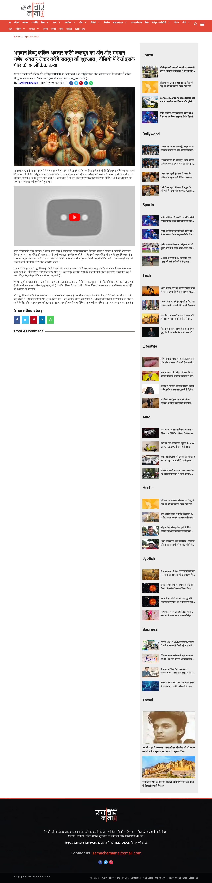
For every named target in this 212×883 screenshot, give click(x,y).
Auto (146, 417)
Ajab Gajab (148, 878)
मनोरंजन (68, 22)
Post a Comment (28, 331)
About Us (94, 878)
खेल (81, 22)
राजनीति (35, 22)
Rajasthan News (31, 36)
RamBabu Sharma (28, 82)
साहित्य (69, 29)
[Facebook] (100, 862)
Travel (147, 700)
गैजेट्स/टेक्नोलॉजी (159, 22)
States (17, 36)
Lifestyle (149, 346)
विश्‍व (43, 22)
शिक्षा (147, 22)
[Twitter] (106, 862)
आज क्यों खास (136, 22)
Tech (146, 275)
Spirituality (160, 878)
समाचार (25, 22)
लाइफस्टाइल (118, 22)
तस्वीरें (53, 29)
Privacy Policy (107, 878)
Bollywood (151, 134)
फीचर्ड (16, 22)
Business (150, 629)
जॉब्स (61, 29)
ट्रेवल (45, 29)
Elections (193, 878)
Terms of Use (122, 878)
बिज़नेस (107, 22)
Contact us (136, 878)
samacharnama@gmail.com (106, 853)
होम (10, 23)
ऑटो (184, 22)
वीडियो (93, 22)
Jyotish (148, 558)
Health (147, 487)
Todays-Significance (177, 878)
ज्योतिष (18, 29)
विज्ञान (176, 22)
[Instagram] (111, 862)
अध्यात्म (32, 29)
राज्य (54, 22)
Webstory (80, 29)
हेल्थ (10, 29)
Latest (147, 55)
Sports (148, 204)
